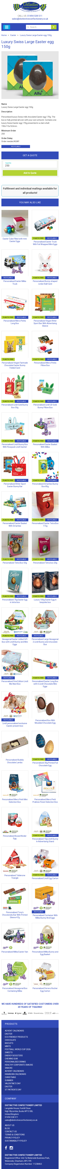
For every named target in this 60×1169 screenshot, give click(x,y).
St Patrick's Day (13, 1090)
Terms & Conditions (15, 1134)
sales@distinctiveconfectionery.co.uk (30, 18)
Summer (9, 1080)
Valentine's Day (13, 1083)
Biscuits (9, 1043)
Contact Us (11, 1131)
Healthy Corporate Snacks (19, 1065)
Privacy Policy (12, 1138)
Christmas (10, 1077)
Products (11, 1024)
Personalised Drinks (15, 1062)
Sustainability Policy (16, 1141)
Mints (8, 1046)
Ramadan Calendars (15, 1074)
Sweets (9, 1052)
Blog (7, 1128)
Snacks (8, 1068)
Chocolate (10, 1040)
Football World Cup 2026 (18, 1049)
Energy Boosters (14, 1055)
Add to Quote (30, 173)
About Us (9, 1125)
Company (10, 1098)
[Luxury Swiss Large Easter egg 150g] (30, 75)
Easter (8, 1034)
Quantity (8, 163)
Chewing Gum (11, 1059)
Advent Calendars (14, 1031)
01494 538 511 (34, 16)
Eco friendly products (16, 1037)
